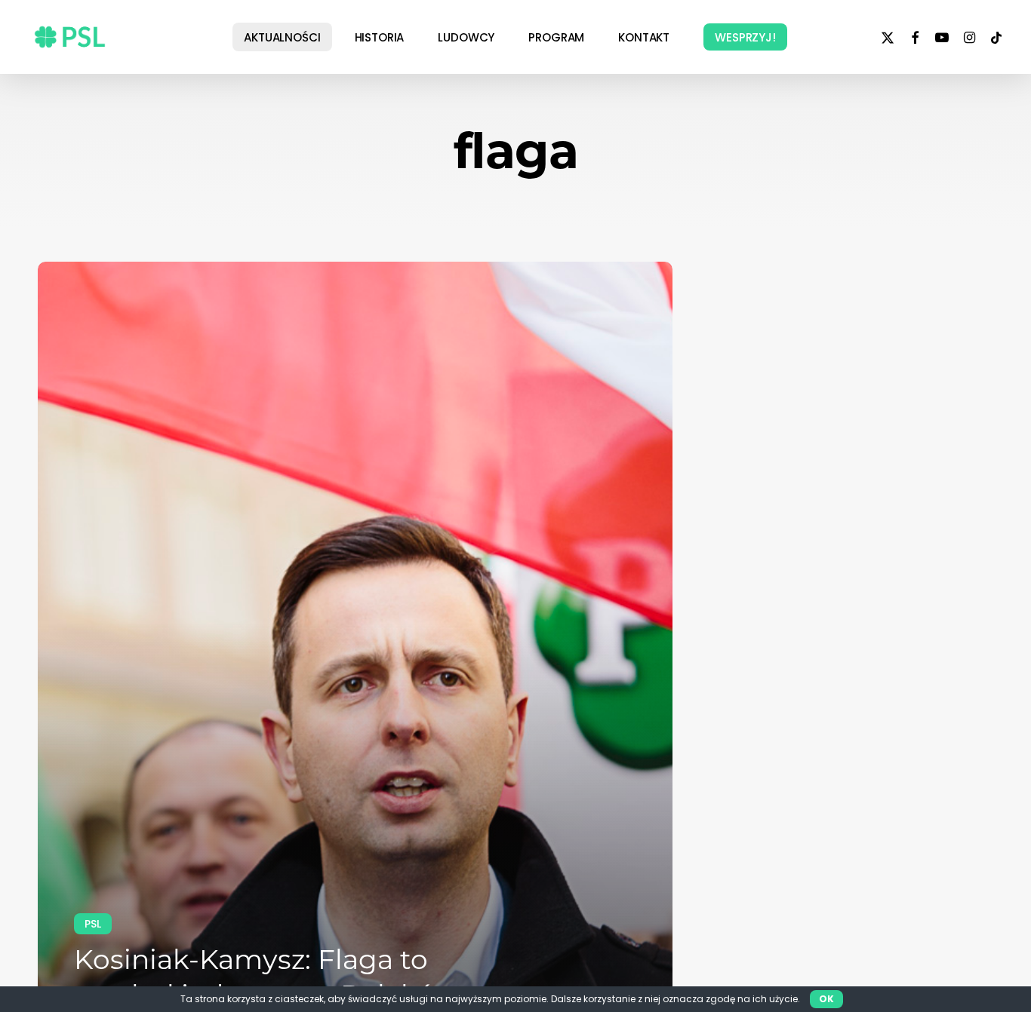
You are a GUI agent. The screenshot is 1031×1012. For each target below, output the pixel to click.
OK (826, 998)
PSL (93, 923)
